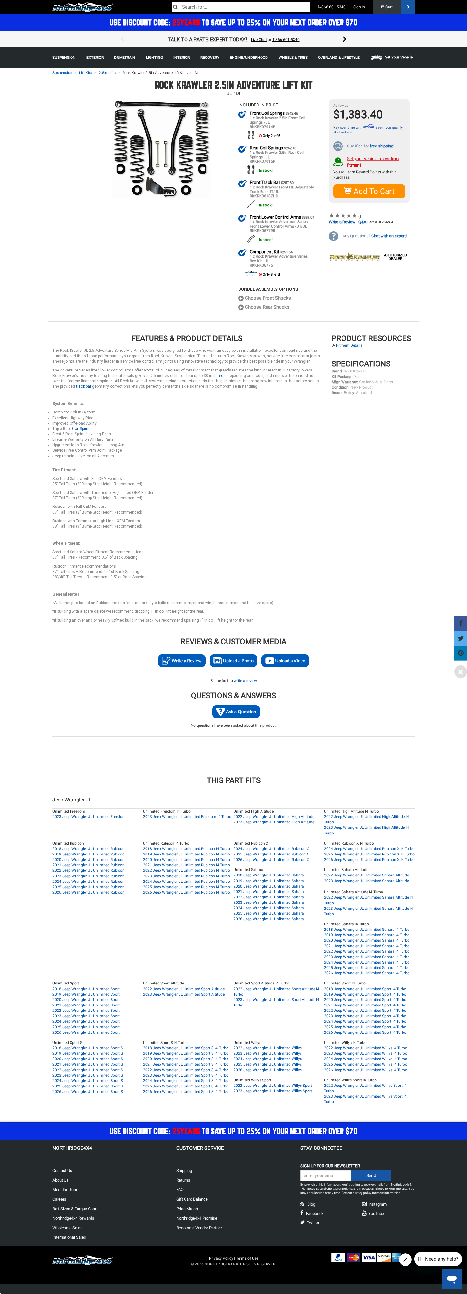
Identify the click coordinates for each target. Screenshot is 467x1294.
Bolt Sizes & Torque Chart (75, 1208)
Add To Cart (373, 191)
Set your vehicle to (373, 161)
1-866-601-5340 (286, 39)
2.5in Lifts (107, 73)
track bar (83, 386)
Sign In (359, 7)
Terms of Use (247, 1258)
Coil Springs (82, 428)
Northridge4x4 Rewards (73, 1218)
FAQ (180, 1189)
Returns (183, 1180)
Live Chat (259, 39)
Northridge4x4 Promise (196, 1218)
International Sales (69, 1237)
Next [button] (345, 39)
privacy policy (362, 1193)
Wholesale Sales (67, 1227)
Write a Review (342, 222)
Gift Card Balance (192, 1199)
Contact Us (62, 1170)
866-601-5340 (333, 7)
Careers (59, 1199)
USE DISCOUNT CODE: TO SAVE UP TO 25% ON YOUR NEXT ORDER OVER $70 (233, 22)
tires (222, 375)
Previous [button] (122, 39)
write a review (245, 680)
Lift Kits (85, 73)
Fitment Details (349, 345)
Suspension (62, 73)
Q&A (362, 222)
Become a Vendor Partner (199, 1227)
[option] (233, 39)
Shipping (184, 1170)
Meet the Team (65, 1189)
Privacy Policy (221, 1258)
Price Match (187, 1208)
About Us (60, 1180)
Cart (396, 7)
